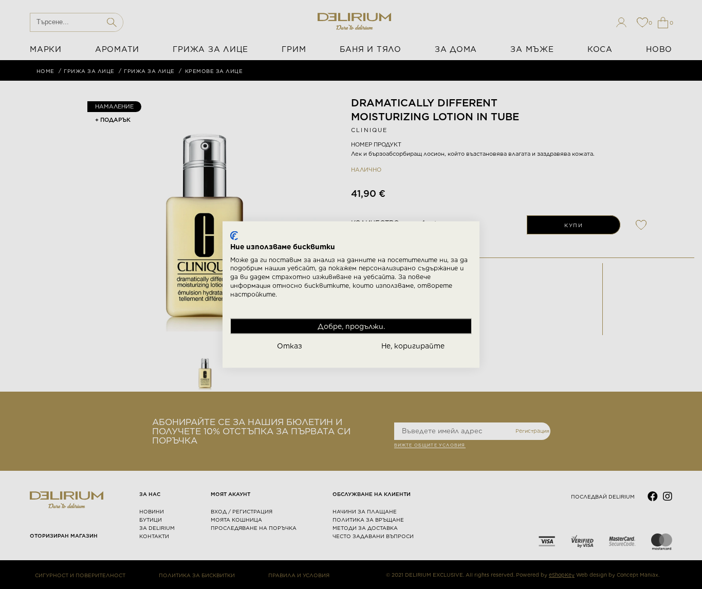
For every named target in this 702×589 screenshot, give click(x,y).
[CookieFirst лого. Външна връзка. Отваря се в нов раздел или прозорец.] (234, 236)
